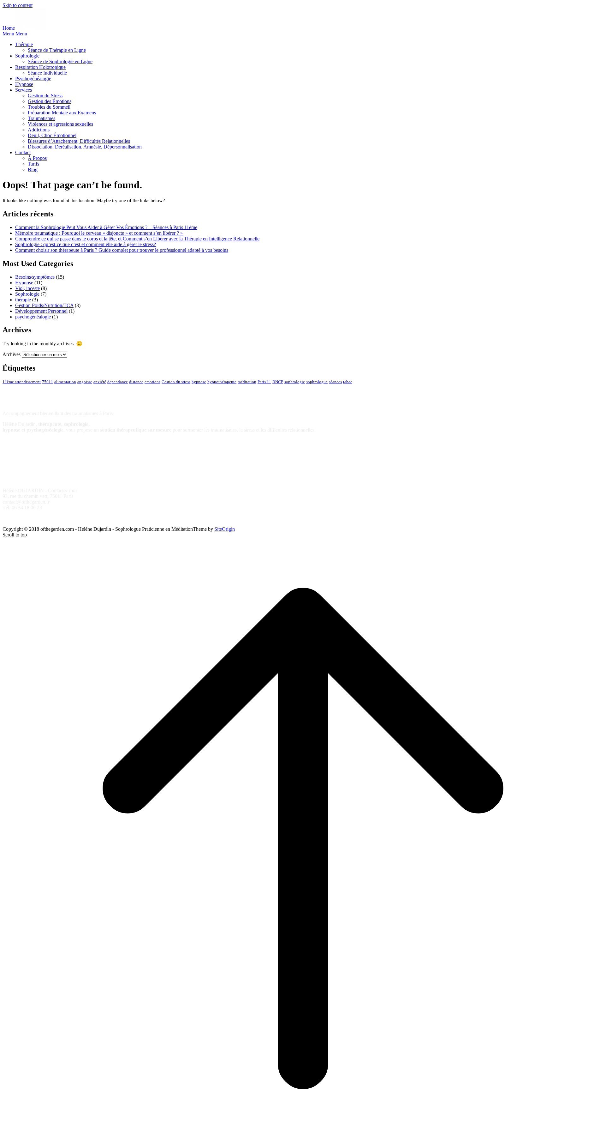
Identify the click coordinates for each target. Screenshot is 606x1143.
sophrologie (294, 382)
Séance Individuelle (47, 73)
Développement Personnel (41, 311)
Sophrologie (27, 55)
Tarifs (33, 163)
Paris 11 (264, 382)
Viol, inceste (27, 288)
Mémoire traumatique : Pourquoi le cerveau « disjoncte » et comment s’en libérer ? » (99, 233)
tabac (347, 382)
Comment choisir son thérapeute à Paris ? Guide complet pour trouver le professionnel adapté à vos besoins (121, 250)
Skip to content (18, 5)
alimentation (65, 382)
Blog (33, 169)
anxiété (99, 382)
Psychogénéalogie (33, 78)
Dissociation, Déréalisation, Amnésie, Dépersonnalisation (85, 146)
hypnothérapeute (221, 382)
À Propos (37, 158)
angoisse (84, 382)
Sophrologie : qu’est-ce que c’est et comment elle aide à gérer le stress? (85, 244)
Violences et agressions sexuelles (60, 124)
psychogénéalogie (33, 316)
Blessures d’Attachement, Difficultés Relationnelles (79, 141)
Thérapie (24, 44)
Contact (23, 152)
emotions (152, 382)
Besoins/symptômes (35, 277)
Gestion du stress (176, 382)
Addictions (39, 129)
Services (23, 90)
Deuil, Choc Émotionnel (52, 135)
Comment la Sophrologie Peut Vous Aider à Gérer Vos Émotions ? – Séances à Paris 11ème (106, 227)
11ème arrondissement (22, 382)
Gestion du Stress (45, 95)
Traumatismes (41, 118)
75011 (47, 382)
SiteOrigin (224, 529)
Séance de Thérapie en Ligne (57, 50)
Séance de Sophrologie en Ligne (60, 61)
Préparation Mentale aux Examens (62, 112)
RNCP (277, 382)
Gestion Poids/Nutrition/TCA (44, 305)
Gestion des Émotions (49, 101)
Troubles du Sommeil (49, 107)
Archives (12, 354)
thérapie (23, 299)
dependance (117, 382)
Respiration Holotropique (40, 67)
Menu (15, 33)
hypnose (199, 382)
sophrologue (317, 382)
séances (335, 382)
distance (136, 382)
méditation (247, 382)
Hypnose (24, 84)
